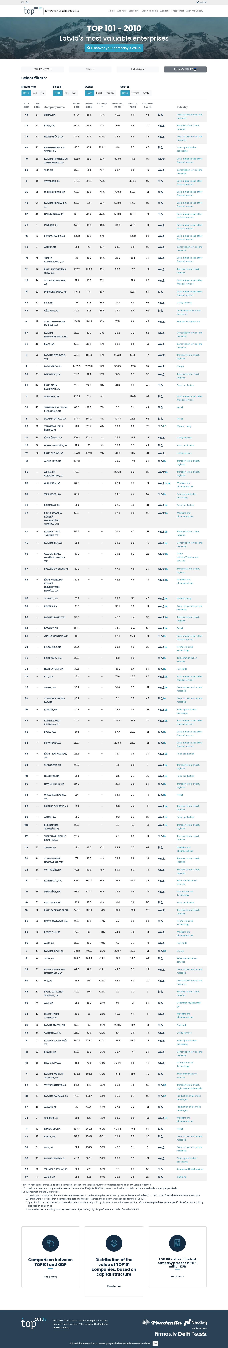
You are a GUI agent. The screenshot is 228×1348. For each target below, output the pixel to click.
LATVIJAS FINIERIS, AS (54, 1158)
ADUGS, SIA (50, 817)
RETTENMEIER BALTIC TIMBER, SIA (54, 149)
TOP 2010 (26, 105)
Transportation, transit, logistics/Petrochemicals (189, 1086)
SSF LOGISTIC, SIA (52, 765)
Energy (180, 366)
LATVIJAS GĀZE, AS (53, 951)
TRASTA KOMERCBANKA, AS (54, 260)
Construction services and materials (189, 116)
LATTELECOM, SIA (53, 881)
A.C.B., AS (48, 1147)
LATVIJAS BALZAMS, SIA (56, 1096)
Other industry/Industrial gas (189, 1004)
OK (155, 1343)
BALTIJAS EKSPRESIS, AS (56, 806)
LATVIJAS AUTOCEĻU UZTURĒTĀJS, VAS (54, 971)
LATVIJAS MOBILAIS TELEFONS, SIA (54, 1076)
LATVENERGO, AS (53, 366)
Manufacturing (184, 426)
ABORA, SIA (50, 688)
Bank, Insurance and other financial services (189, 160)
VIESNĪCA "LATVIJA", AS (55, 1169)
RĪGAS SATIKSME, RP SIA (56, 910)
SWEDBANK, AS (52, 181)
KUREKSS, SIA (50, 710)
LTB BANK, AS (51, 225)
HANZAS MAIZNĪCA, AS (55, 446)
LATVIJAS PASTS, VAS (54, 617)
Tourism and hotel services (190, 1169)
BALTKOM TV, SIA (53, 658)
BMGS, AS (49, 344)
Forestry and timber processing (187, 149)
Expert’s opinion (150, 11)
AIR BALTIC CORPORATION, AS (53, 474)
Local (99, 93)
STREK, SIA (49, 126)
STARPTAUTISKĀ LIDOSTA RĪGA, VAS (53, 860)
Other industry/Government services (188, 557)
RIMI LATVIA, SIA (52, 1129)
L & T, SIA (48, 303)
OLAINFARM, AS (52, 483)
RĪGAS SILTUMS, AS (53, 453)
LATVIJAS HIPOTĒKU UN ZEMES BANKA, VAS (56, 161)
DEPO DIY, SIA (51, 628)
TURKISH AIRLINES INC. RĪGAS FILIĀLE (55, 838)
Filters (89, 69)
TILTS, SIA (48, 170)
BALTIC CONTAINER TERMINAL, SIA (53, 993)
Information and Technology (185, 648)
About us (164, 11)
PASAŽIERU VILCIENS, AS (56, 569)
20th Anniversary (194, 11)
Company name (54, 107)
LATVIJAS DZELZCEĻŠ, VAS (55, 357)
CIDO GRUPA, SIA (52, 903)
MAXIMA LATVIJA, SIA (55, 419)
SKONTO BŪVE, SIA (53, 137)
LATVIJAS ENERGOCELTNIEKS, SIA (55, 335)
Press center (178, 11)
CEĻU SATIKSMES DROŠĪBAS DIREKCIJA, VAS (54, 557)
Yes (35, 93)
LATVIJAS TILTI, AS (53, 543)
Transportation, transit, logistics (188, 127)
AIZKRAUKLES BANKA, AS (55, 282)
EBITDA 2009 (132, 105)
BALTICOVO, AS (52, 505)
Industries (137, 69)
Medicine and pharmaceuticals (185, 484)
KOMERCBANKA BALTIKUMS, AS (52, 722)
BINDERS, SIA (50, 606)
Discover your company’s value (115, 48)
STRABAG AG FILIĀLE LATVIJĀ (54, 700)
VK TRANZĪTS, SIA (52, 870)
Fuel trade (182, 669)
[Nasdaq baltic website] (195, 1322)
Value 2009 (89, 105)
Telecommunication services (187, 659)
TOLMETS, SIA (51, 599)
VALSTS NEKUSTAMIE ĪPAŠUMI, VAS (54, 323)
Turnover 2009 (117, 105)
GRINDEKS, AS (51, 1118)
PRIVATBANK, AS (52, 743)
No (42, 93)
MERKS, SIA (49, 115)
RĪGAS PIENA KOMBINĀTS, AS (52, 387)
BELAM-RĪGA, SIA (52, 647)
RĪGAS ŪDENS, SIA (53, 438)
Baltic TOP (134, 11)
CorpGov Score (147, 105)
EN (27, 2)
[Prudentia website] (162, 1322)
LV (22, 2)
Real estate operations (188, 321)
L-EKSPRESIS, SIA (52, 374)
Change (102, 103)
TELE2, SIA (49, 959)
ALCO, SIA (49, 943)
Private (135, 93)
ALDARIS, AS (50, 1107)
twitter (203, 2)
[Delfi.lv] (184, 1334)
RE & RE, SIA (50, 1052)
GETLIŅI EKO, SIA (52, 1033)
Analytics (121, 11)
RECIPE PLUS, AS (52, 932)
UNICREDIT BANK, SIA (54, 192)
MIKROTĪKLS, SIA (52, 892)
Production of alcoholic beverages (189, 312)
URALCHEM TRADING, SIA (55, 797)
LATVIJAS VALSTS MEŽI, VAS (55, 1042)
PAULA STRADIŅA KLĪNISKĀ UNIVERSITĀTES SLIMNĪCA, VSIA (53, 518)
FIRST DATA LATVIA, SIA (56, 921)
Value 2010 (76, 105)
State (146, 93)
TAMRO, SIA (50, 848)
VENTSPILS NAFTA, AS (55, 1085)
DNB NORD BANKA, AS (55, 292)
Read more (50, 1276)
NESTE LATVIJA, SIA (53, 669)
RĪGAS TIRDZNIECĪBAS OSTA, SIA (55, 271)
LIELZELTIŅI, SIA (51, 776)
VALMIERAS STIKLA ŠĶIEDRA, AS (53, 428)
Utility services (184, 303)
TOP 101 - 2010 (42, 69)
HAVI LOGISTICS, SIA (54, 784)
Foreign (110, 93)
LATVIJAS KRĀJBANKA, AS (55, 205)
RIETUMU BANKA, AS (54, 236)
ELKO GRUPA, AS (52, 1063)
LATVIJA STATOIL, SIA (54, 1025)
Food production (185, 385)
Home (111, 11)
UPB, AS (48, 981)
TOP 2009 (37, 105)
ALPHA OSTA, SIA (52, 461)
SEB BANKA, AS (51, 397)
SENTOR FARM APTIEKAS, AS (51, 1016)
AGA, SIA (48, 1003)
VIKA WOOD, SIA (52, 494)
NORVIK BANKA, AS (53, 214)
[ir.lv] (199, 1334)
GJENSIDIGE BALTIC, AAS (56, 636)
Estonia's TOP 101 (184, 69)
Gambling (181, 1177)
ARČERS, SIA (50, 247)
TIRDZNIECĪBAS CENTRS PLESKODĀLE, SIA (55, 409)
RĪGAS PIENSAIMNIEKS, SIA (55, 756)
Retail (180, 407)
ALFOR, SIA (49, 1177)
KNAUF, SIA (49, 1137)
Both (26, 93)
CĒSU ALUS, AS (51, 311)
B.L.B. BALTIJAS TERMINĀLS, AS (51, 827)
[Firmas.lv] (166, 1334)
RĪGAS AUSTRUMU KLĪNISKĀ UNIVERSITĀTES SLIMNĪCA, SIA (53, 585)
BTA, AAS (48, 677)
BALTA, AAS (50, 732)
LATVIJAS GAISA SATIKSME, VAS (52, 533)
